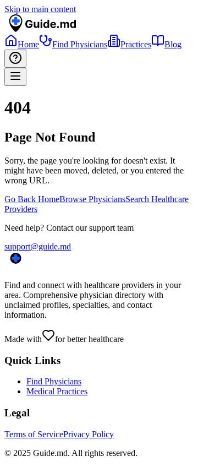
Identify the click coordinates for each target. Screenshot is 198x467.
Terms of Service (33, 434)
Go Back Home (31, 199)
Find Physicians (53, 381)
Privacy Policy (88, 434)
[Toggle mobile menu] (15, 77)
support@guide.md (37, 246)
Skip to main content (40, 9)
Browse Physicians (92, 199)
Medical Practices (56, 391)
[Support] (15, 59)
